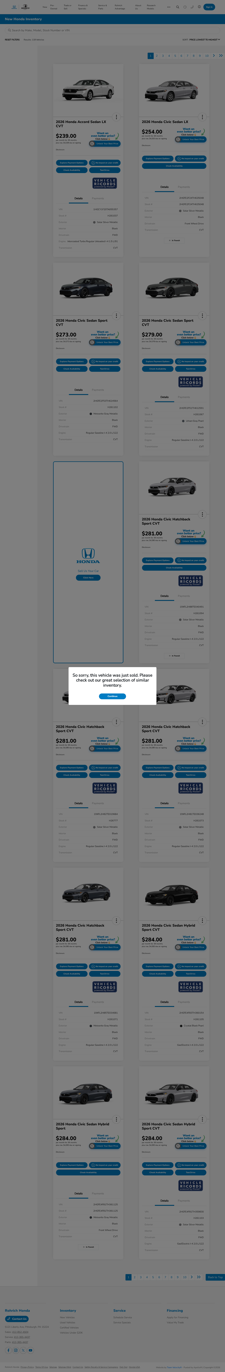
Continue (112, 696)
